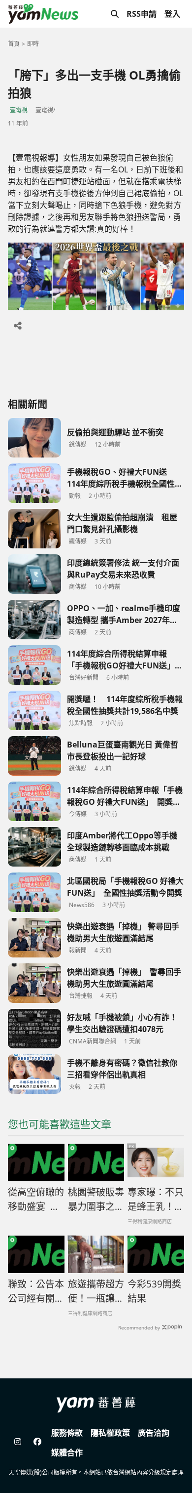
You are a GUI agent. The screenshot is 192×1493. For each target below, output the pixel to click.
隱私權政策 (110, 1432)
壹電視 (19, 110)
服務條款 (67, 1432)
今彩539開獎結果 (154, 1291)
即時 (33, 44)
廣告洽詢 (153, 1432)
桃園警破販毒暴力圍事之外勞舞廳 (96, 1199)
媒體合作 (67, 1452)
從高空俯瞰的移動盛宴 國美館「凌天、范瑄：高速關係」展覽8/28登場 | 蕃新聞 (36, 1199)
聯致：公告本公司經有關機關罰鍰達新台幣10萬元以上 (36, 1291)
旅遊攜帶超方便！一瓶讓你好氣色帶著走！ (96, 1291)
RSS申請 (142, 13)
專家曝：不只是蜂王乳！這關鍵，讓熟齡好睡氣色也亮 (156, 1199)
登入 (172, 13)
